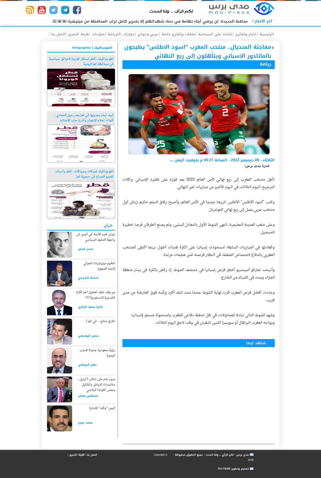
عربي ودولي (147, 34)
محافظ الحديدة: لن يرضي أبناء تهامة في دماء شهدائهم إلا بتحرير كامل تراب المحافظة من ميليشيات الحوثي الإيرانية (142, 21)
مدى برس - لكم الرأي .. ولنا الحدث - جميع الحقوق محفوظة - (210, 454)
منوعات (97, 34)
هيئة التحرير (78, 34)
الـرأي (108, 226)
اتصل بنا (57, 34)
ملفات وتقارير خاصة (177, 34)
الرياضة (113, 34)
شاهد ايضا (256, 343)
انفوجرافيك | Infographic (92, 48)
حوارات (128, 34)
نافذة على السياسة (214, 34)
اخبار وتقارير (245, 34)
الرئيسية (266, 34)
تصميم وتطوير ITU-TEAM (233, 468)
